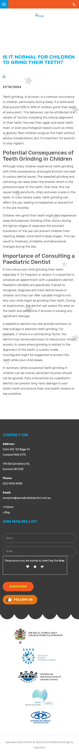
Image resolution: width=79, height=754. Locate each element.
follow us (23, 600)
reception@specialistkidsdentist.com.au (27, 498)
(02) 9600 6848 (12, 483)
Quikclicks (39, 747)
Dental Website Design (57, 742)
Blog (7, 512)
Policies (9, 507)
